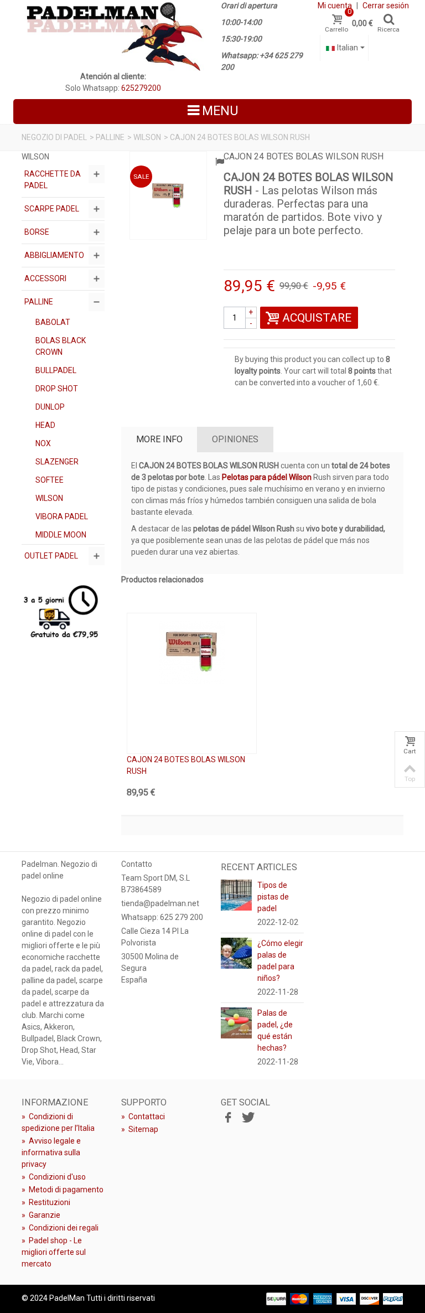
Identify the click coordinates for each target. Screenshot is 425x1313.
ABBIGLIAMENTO (54, 255)
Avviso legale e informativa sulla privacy (51, 1152)
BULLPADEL (55, 370)
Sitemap (139, 1129)
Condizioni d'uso (54, 1176)
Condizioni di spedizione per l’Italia (58, 1122)
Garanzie (41, 1215)
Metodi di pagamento (62, 1189)
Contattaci (143, 1116)
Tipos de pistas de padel (273, 897)
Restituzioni (46, 1202)
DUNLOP (50, 406)
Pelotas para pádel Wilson (267, 477)
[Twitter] (247, 1118)
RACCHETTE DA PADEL (52, 179)
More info (159, 439)
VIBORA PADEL (61, 516)
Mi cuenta (335, 5)
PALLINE (110, 137)
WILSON (147, 137)
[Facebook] (228, 1118)
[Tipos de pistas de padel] (236, 894)
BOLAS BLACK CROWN (60, 346)
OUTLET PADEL (51, 555)
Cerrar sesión (385, 5)
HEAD (45, 425)
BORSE (36, 232)
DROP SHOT (56, 388)
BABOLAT (52, 322)
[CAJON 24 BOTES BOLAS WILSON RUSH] (168, 195)
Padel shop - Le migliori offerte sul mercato (54, 1252)
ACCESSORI (45, 278)
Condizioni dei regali (60, 1227)
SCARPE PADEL (51, 208)
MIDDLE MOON (60, 534)
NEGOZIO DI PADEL (54, 137)
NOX (43, 443)
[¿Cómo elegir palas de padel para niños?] (236, 952)
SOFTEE (49, 479)
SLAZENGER (57, 461)
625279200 (141, 88)
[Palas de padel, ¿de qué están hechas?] (236, 1022)
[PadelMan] (113, 35)
